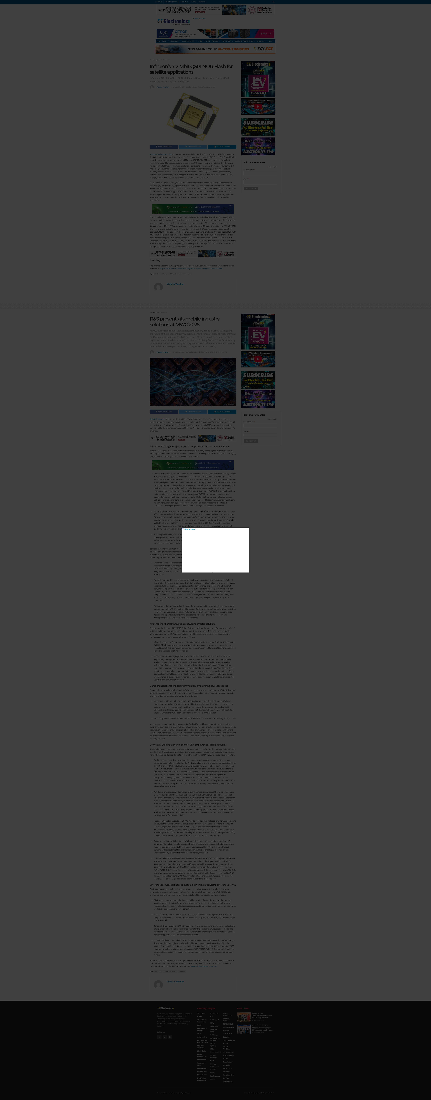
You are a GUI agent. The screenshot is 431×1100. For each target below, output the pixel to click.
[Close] (247, 530)
